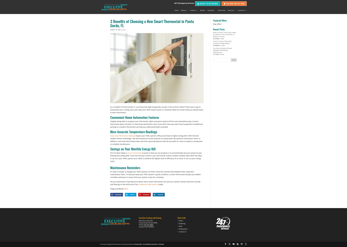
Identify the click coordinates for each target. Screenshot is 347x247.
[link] (225, 244)
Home (176, 10)
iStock (126, 189)
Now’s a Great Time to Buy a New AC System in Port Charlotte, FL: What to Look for (224, 35)
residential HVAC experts (148, 184)
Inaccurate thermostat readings (122, 136)
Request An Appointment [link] (208, 3)
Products (193, 10)
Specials (202, 10)
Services (183, 10)
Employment (183, 229)
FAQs (180, 226)
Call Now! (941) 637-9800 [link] (235, 3)
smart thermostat (134, 153)
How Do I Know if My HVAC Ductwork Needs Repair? (222, 42)
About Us (231, 10)
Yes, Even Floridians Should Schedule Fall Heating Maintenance (222, 50)
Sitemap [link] (161, 244)
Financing (210, 10)
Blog (124, 30)
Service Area (221, 10)
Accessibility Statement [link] (150, 244)
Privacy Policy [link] (138, 244)
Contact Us (241, 10)
